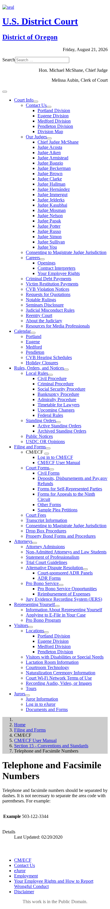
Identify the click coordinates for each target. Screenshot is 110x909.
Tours (31, 688)
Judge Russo (49, 231)
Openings (46, 262)
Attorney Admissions (45, 546)
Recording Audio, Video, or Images (59, 683)
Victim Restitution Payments (52, 283)
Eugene (33, 341)
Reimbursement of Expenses (64, 593)
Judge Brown (50, 173)
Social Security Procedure (61, 388)
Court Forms (37, 467)
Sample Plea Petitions (57, 509)
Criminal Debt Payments (48, 278)
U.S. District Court (40, 21)
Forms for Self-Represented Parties (70, 488)
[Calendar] (33, 333)
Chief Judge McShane (58, 142)
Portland (33, 336)
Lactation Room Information (52, 662)
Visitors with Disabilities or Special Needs (65, 656)
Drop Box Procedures (46, 530)
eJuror (20, 870)
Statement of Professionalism (52, 557)
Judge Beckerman (54, 168)
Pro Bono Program (43, 620)
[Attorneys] (34, 543)
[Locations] (46, 632)
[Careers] (42, 259)
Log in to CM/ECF (55, 457)
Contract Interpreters (56, 268)
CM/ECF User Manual (59, 462)
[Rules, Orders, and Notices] (66, 369)
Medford (34, 346)
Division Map (50, 131)
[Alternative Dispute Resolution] (85, 569)
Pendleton (35, 352)
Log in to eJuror (40, 704)
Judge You (47, 247)
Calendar (22, 331)
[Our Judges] (49, 138)
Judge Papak (49, 220)
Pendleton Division (55, 126)
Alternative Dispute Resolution (54, 567)
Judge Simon (50, 236)
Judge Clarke (50, 178)
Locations (35, 630)
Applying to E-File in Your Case (56, 614)
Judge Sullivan (51, 241)
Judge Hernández (54, 189)
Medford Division (54, 121)
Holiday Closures (42, 362)
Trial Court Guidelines (46, 562)
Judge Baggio (50, 163)
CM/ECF (22, 860)
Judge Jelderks (51, 199)
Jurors (19, 693)
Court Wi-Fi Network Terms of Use (59, 677)
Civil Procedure (52, 378)
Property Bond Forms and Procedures (61, 536)
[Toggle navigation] (4, 92)
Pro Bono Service (42, 583)
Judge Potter (49, 226)
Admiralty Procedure (57, 399)
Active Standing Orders (59, 425)
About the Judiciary (44, 320)
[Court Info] (35, 101)
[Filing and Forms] (48, 448)
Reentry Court (39, 315)
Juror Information (42, 698)
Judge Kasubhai (52, 205)
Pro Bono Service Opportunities (67, 588)
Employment (26, 875)
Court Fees (36, 515)
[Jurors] (27, 695)
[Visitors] (30, 627)
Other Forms (49, 504)
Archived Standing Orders (62, 431)
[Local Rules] (50, 375)
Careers (33, 257)
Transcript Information (46, 520)
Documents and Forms (47, 709)
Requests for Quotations (48, 294)
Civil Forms (49, 473)
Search (8, 59)
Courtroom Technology (47, 667)
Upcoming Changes (56, 410)
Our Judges (36, 136)
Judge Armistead (53, 157)
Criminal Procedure (56, 383)
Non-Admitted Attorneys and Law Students (66, 551)
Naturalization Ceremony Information (60, 672)
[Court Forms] (51, 469)
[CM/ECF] (46, 453)
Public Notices (39, 436)
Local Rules (37, 373)
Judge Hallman (51, 184)
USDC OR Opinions (45, 441)
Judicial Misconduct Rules (50, 310)
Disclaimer (24, 891)
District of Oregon (29, 37)
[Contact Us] (49, 107)
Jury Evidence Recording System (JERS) (64, 599)
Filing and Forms (30, 446)
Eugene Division (53, 115)
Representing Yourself (34, 604)
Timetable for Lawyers (58, 404)
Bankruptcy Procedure (58, 394)
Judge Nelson (50, 215)
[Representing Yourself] (57, 606)
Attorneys (23, 541)
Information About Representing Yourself (64, 609)
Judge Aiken (49, 152)
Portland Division (54, 110)
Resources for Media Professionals (58, 325)
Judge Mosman (52, 210)
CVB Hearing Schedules (49, 357)
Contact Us (36, 105)
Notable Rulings (41, 299)
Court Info (23, 99)
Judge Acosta (50, 147)
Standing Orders (41, 420)
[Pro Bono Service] (61, 585)
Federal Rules (50, 415)
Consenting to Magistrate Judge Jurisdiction (66, 252)
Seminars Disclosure (45, 304)
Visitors (21, 625)
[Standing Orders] (58, 422)
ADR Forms (49, 578)
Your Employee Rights (59, 273)
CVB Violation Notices (47, 289)
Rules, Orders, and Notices (39, 367)
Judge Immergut (52, 194)
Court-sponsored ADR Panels (65, 572)
